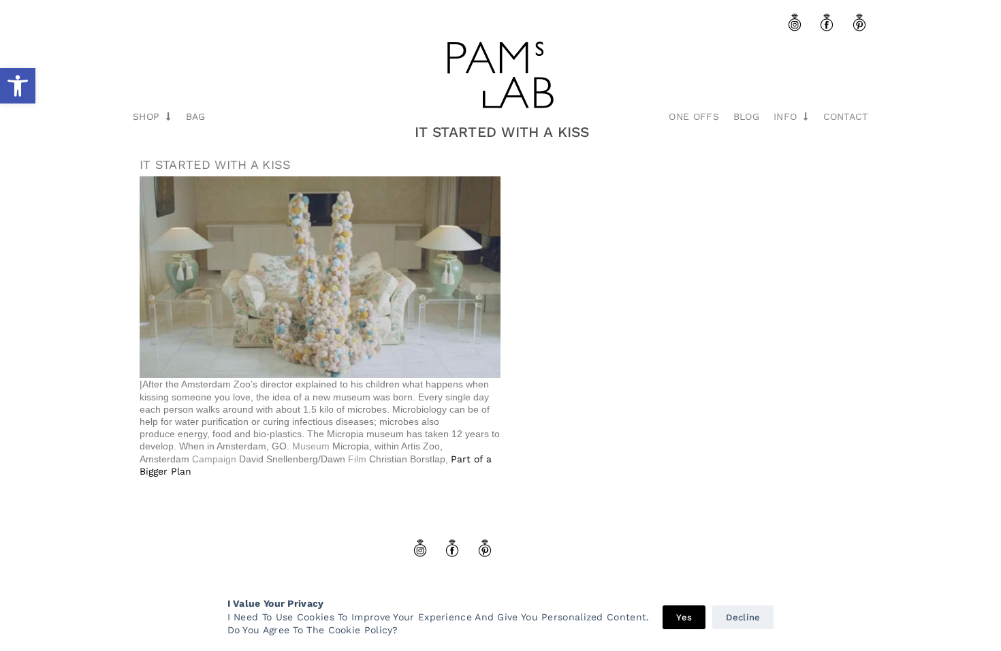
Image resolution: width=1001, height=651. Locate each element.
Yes (684, 617)
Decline (743, 617)
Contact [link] (845, 116)
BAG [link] (196, 116)
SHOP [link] (146, 116)
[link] (17, 86)
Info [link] (785, 116)
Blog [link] (746, 116)
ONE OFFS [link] (693, 116)
